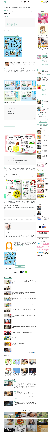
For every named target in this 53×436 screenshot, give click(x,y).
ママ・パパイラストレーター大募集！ (43, 35)
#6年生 (45, 63)
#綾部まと (16, 388)
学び (7, 7)
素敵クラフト (45, 114)
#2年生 (45, 93)
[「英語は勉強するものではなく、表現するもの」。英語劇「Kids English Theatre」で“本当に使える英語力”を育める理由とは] (8, 403)
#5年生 (43, 64)
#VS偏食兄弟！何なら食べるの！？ (46, 74)
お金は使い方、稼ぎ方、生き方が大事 (12, 25)
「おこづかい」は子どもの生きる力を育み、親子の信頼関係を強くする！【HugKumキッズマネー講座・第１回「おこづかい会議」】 (22, 63)
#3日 (44, 95)
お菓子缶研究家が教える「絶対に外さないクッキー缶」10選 (45, 151)
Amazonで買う (20, 266)
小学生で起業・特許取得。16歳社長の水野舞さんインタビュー (45, 156)
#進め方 (43, 60)
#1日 (47, 65)
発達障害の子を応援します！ (42, 116)
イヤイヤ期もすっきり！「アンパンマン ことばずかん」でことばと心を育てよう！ (43, 48)
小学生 (7, 16)
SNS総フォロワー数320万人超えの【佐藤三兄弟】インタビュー (45, 146)
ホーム (5, 7)
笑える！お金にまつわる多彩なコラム (12, 24)
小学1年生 (41, 125)
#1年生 (46, 60)
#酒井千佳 (16, 398)
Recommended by (31, 352)
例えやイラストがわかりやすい (11, 23)
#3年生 (43, 94)
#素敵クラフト (43, 65)
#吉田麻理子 (46, 64)
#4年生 (43, 63)
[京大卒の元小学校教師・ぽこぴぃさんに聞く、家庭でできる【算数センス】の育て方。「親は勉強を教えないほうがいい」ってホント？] (8, 393)
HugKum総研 (40, 114)
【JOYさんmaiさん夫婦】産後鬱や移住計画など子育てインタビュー (45, 141)
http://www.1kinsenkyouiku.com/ (18, 245)
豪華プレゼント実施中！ (42, 23)
